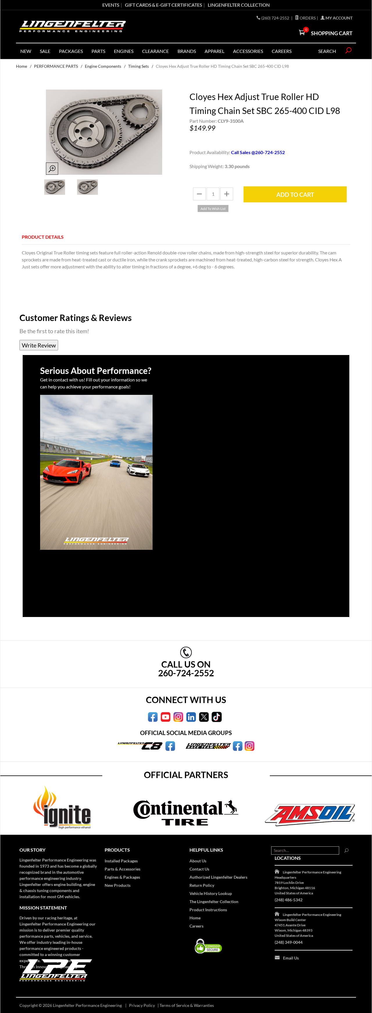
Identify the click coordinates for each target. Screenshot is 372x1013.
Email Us (291, 957)
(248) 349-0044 (289, 942)
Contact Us (199, 868)
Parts (98, 51)
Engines (123, 51)
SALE (45, 51)
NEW (25, 51)
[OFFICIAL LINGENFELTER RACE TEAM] (238, 745)
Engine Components (103, 66)
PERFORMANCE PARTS (56, 66)
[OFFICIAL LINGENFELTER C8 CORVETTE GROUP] (170, 745)
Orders (307, 17)
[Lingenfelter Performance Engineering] (72, 26)
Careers (196, 925)
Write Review (39, 345)
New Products (117, 885)
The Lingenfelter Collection (213, 901)
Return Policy (201, 885)
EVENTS (110, 5)
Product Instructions (208, 909)
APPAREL (214, 51)
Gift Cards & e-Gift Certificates (163, 5)
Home (21, 66)
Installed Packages (121, 860)
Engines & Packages (122, 877)
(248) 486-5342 (289, 899)
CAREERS (281, 51)
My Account (339, 17)
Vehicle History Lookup (210, 893)
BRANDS (187, 51)
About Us (197, 860)
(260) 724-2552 (275, 17)
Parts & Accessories (122, 868)
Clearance (155, 51)
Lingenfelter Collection (239, 5)
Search (327, 51)
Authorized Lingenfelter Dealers (218, 877)
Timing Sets (138, 66)
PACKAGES (71, 51)
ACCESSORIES (248, 51)
